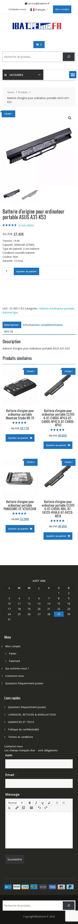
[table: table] (31, 807)
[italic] (36, 802)
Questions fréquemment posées (24, 683)
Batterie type (10, 312)
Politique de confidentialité (23, 729)
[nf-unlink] (23, 807)
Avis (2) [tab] (8, 331)
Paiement (14, 661)
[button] (72, 74)
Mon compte (62, 9)
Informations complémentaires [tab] (43, 325)
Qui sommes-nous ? (17, 668)
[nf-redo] (46, 807)
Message (13, 794)
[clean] (49, 802)
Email (11, 775)
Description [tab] (11, 325)
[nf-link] (17, 807)
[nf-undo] (39, 807)
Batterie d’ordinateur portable (56, 308)
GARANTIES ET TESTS (21, 722)
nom (8, 755)
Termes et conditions (20, 737)
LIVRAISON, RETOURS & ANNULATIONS (32, 714)
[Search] (69, 56)
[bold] (29, 802)
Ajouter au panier (26, 271)
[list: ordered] (57, 802)
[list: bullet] (64, 802)
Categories (16, 75)
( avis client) (26, 225)
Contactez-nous (17, 9)
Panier (12, 653)
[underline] (43, 802)
